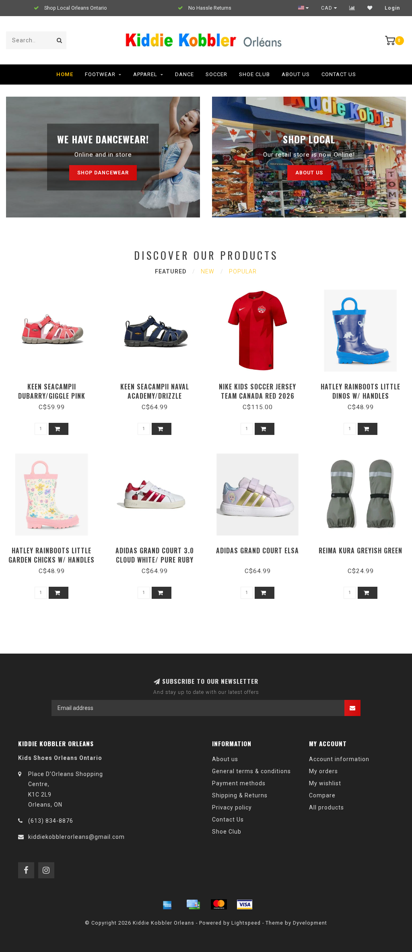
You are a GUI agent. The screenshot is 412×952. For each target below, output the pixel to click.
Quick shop (55, 384)
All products (326, 807)
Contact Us (338, 74)
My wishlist (325, 783)
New (207, 271)
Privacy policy (232, 807)
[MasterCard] (219, 904)
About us (309, 173)
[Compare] (352, 8)
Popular (243, 271)
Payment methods (239, 783)
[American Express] (167, 904)
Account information (339, 759)
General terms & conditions (251, 771)
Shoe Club (254, 74)
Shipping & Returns (240, 795)
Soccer (216, 74)
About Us (296, 74)
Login (392, 8)
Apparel (145, 74)
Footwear (100, 74)
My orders (323, 771)
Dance (184, 74)
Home (64, 74)
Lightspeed (246, 923)
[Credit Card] (193, 904)
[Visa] (245, 904)
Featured (170, 271)
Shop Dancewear (103, 173)
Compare (322, 795)
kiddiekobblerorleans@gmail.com (76, 837)
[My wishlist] (370, 8)
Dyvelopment (310, 923)
